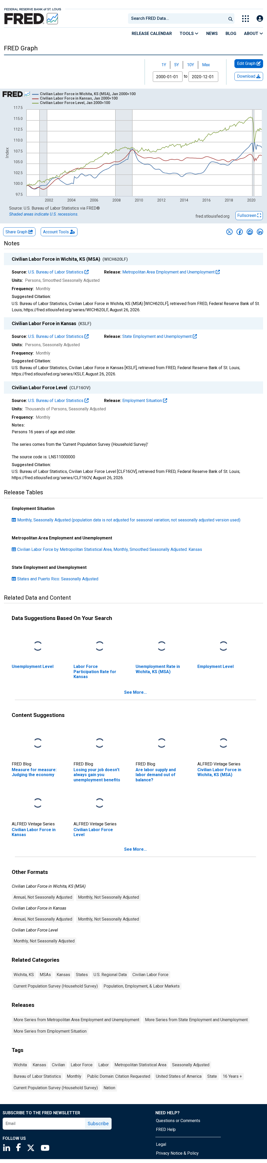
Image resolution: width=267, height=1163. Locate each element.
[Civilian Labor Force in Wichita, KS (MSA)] (223, 743)
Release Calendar (152, 33)
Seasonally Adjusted (190, 1064)
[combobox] (177, 18)
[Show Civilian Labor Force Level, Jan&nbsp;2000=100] (75, 103)
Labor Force (82, 1064)
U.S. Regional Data (110, 974)
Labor (103, 1064)
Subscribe (98, 1123)
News (212, 33)
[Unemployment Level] (38, 646)
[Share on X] (229, 232)
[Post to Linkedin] (260, 232)
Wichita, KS (24, 974)
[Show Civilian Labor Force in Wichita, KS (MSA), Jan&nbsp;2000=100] (88, 94)
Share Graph (16, 231)
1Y (163, 64)
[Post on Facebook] (239, 232)
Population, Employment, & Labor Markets (142, 986)
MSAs (45, 974)
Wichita (20, 1064)
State (212, 1076)
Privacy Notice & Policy (177, 1153)
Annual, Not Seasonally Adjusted (43, 897)
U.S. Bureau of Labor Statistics (56, 272)
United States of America (179, 1076)
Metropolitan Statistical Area (140, 1064)
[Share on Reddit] (250, 232)
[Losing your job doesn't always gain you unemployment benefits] (100, 743)
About (251, 33)
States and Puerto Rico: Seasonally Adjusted (57, 578)
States (82, 974)
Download (246, 76)
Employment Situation (142, 400)
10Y (190, 64)
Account (56, 231)
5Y (176, 64)
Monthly (74, 1076)
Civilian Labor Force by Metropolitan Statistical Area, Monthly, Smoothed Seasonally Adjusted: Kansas (109, 549)
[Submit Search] (230, 18)
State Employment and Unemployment (157, 336)
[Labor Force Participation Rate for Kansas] (100, 646)
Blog (231, 33)
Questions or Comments (178, 1120)
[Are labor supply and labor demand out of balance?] (162, 743)
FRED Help (166, 1129)
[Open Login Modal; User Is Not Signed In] (260, 18)
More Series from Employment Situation (50, 1031)
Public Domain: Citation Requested (118, 1076)
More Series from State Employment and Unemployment (196, 1019)
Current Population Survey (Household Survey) (56, 986)
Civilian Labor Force (150, 974)
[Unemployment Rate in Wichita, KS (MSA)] (162, 646)
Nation (109, 1087)
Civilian (58, 1064)
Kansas (63, 974)
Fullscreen (247, 215)
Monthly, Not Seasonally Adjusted (108, 897)
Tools (187, 33)
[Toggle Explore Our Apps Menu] (245, 18)
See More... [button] (135, 692)
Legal (161, 1144)
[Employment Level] (223, 646)
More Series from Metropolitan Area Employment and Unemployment (76, 1019)
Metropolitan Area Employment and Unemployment (169, 272)
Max (206, 64)
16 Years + (232, 1076)
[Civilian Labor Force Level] (100, 803)
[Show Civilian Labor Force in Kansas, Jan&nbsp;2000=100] (79, 98)
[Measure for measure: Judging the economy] (38, 743)
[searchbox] (178, 18)
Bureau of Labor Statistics (37, 1076)
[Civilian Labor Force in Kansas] (38, 803)
